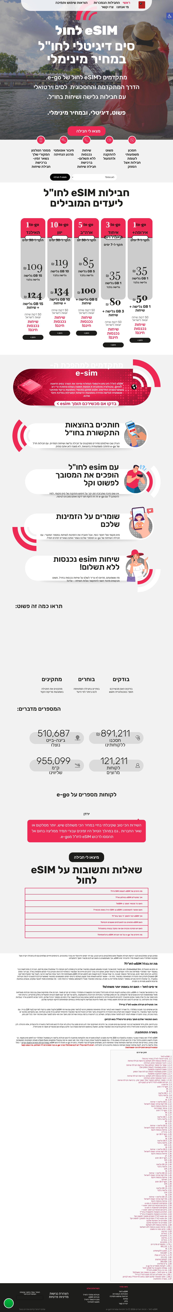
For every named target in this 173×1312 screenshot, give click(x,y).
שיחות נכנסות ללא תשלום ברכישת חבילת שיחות (150, 1061)
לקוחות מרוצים (163, 1259)
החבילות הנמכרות (107, 3)
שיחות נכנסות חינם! (161, 1106)
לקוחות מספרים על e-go (159, 1266)
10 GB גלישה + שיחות (160, 1173)
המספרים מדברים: (161, 1244)
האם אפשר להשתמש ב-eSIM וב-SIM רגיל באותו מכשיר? (117, 910)
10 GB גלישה (164, 1164)
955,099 (166, 1261)
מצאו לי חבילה (60, 177)
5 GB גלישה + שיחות (161, 1149)
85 (168, 1136)
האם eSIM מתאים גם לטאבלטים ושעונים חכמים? (121, 922)
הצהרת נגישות (59, 1293)
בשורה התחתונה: (162, 1279)
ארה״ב (166, 1132)
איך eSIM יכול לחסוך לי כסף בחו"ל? (127, 916)
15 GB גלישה (164, 1188)
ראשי (126, 3)
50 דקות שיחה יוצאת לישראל (158, 1104)
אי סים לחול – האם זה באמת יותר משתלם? (152, 1272)
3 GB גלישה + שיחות (161, 1125)
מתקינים (166, 1236)
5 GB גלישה (164, 1141)
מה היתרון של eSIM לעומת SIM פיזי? (126, 891)
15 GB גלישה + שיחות (160, 1197)
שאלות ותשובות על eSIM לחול (157, 1268)
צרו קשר (107, 7)
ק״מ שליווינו (164, 1264)
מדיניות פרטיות (59, 1297)
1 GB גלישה (165, 1093)
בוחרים (166, 1233)
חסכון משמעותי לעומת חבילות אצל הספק (152, 1071)
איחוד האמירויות (163, 1108)
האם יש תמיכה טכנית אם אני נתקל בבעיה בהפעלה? (120, 928)
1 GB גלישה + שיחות (161, 1102)
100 (168, 1145)
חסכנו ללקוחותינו (162, 1251)
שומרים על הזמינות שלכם (159, 1220)
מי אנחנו (123, 7)
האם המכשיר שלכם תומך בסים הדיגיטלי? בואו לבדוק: (147, 1277)
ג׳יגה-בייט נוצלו (163, 1255)
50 (169, 1097)
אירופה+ (166, 1084)
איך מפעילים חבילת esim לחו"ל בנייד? (153, 1274)
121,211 (166, 1257)
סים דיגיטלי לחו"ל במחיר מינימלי (157, 1059)
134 (168, 1169)
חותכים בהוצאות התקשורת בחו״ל (156, 1212)
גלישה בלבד (165, 1095)
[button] (86, 891)
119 (168, 1160)
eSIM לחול (166, 1056)
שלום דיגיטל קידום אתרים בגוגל (32, 1309)
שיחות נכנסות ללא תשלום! (159, 1225)
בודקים (166, 1231)
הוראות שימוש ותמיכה (71, 3)
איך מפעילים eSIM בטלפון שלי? (129, 897)
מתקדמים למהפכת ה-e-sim (158, 1203)
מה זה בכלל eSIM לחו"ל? (159, 1270)
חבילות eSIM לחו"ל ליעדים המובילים (155, 1082)
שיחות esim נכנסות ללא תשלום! (156, 1227)
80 (168, 1121)
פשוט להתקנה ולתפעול (160, 1069)
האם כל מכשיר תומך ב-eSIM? (129, 903)
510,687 (166, 1253)
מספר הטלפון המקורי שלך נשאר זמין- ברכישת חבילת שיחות (145, 1080)
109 (168, 1184)
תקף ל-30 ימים (163, 1158)
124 (168, 1192)
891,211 (166, 1246)
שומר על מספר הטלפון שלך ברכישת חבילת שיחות (149, 1065)
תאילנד (166, 1179)
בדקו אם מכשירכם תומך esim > (86, 403)
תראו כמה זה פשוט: (161, 1229)
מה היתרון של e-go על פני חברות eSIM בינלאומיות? (120, 934)
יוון (168, 1156)
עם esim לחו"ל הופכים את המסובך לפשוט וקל (151, 1218)
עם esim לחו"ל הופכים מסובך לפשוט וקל (153, 1216)
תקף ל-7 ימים (164, 1087)
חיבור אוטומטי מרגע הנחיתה (158, 1063)
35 (169, 1089)
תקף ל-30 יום (164, 1134)
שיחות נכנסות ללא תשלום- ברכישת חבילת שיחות (149, 1076)
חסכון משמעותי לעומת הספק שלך (155, 1067)
